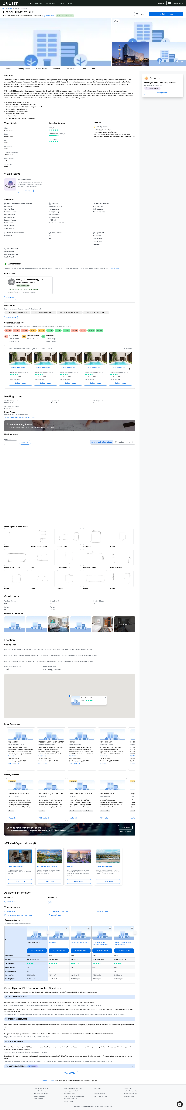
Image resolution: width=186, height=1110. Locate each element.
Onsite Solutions (38, 1098)
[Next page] (130, 369)
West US (70, 866)
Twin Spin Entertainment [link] (81, 793)
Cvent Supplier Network (41, 1088)
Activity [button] (11, 811)
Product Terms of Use (130, 1091)
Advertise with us (129, 1096)
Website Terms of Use (130, 1093)
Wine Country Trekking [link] (19, 793)
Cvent (3, 8)
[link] (20, 785)
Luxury (69, 3)
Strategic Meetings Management (74, 1096)
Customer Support (99, 1093)
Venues (29, 3)
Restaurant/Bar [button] (105, 811)
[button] (55, 42)
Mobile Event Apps (69, 1093)
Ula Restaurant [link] (107, 793)
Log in (181, 3)
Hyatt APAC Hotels (15, 866)
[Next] (132, 749)
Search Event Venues (40, 1091)
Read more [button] (11, 756)
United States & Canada (47, 866)
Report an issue (48, 1081)
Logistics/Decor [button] (88, 811)
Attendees (7, 439)
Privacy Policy (128, 1088)
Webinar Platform (69, 1101)
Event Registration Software (72, 1091)
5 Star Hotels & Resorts (105, 866)
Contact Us (97, 1091)
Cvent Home (97, 1088)
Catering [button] (133, 811)
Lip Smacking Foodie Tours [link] (51, 793)
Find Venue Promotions (41, 1093)
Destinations (50, 3)
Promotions (39, 3)
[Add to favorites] (66, 928)
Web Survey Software (70, 1098)
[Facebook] (50, 902)
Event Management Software (73, 1088)
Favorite (141, 14)
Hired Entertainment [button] (75, 811)
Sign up (175, 3)
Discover (61, 3)
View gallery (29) (177, 62)
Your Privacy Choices (100, 1096)
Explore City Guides (39, 1096)
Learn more (114, 268)
